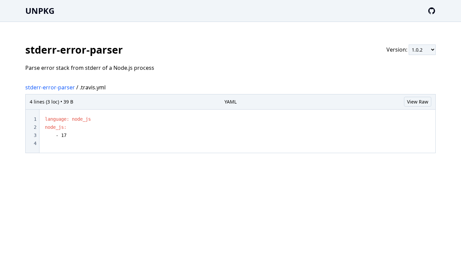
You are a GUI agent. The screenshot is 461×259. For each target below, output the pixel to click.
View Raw (417, 101)
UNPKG (39, 10)
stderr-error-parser (50, 87)
